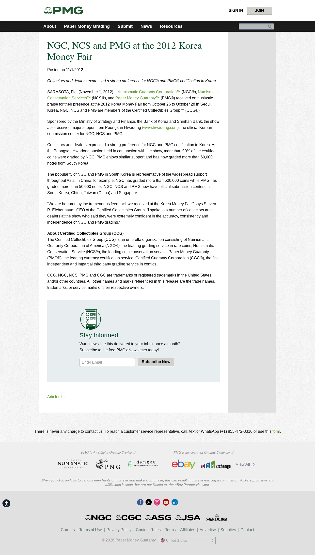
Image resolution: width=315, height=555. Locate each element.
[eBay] (184, 464)
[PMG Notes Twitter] (148, 503)
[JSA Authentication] (188, 517)
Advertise (208, 530)
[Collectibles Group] (217, 517)
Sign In (236, 10)
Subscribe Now (156, 362)
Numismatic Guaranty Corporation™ (149, 92)
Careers (68, 530)
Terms (170, 530)
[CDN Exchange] (215, 464)
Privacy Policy (119, 530)
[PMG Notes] (65, 10)
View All (243, 464)
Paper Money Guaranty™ (138, 98)
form (276, 431)
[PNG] (108, 463)
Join (259, 10)
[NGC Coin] (99, 517)
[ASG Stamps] (159, 517)
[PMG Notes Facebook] (140, 503)
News (146, 26)
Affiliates (187, 530)
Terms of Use (90, 530)
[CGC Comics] (129, 517)
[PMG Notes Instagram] (157, 503)
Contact (247, 530)
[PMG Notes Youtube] (166, 503)
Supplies (228, 530)
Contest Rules (148, 530)
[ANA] (73, 463)
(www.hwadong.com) (160, 127)
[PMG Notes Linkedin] (174, 503)
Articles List (57, 397)
